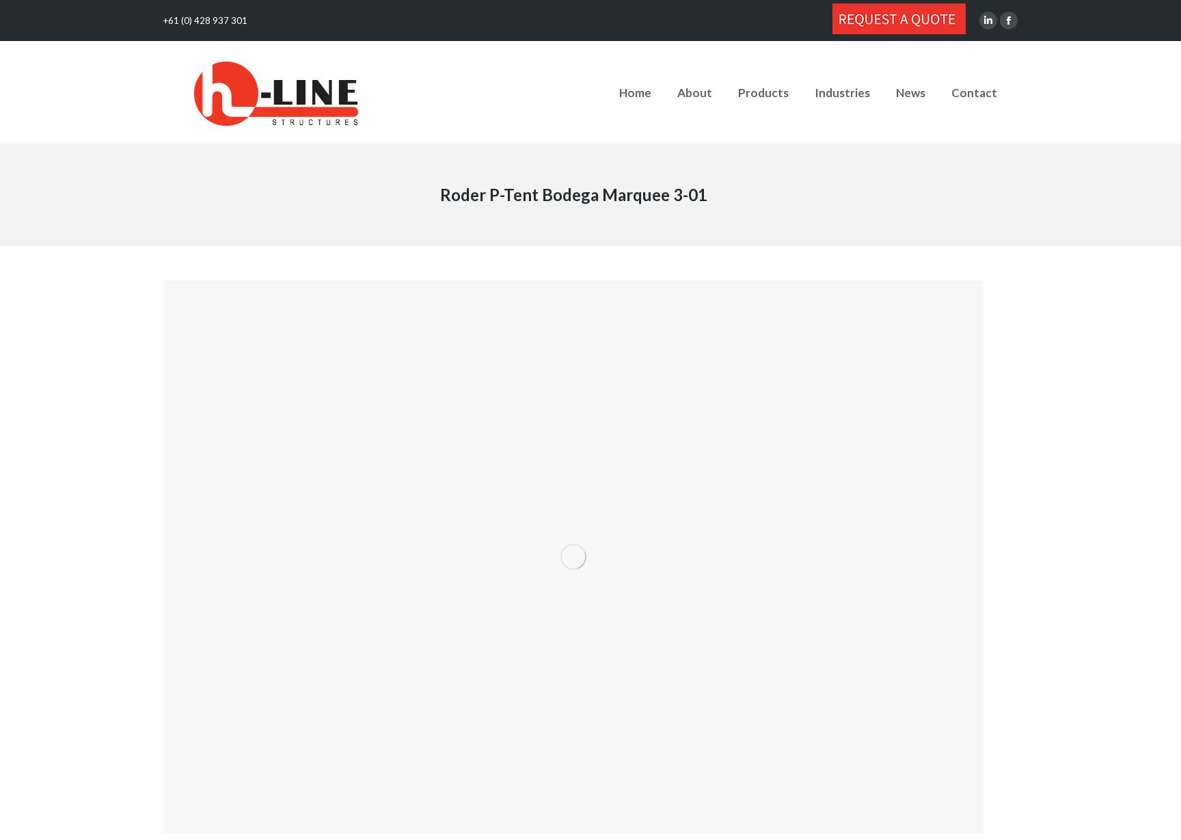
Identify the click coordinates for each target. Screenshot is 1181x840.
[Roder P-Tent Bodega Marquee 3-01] (573, 556)
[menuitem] (635, 92)
